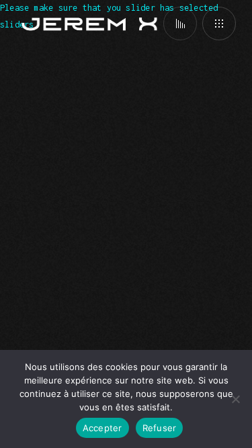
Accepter (102, 427)
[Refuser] (235, 399)
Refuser (159, 427)
